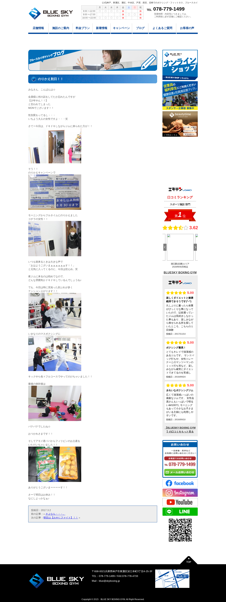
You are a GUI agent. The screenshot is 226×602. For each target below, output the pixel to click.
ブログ (140, 27)
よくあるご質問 (162, 27)
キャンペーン (121, 27)
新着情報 (101, 27)
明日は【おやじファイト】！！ (60, 517)
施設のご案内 (60, 27)
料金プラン (83, 27)
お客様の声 (187, 27)
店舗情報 (38, 27)
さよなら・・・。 (55, 513)
